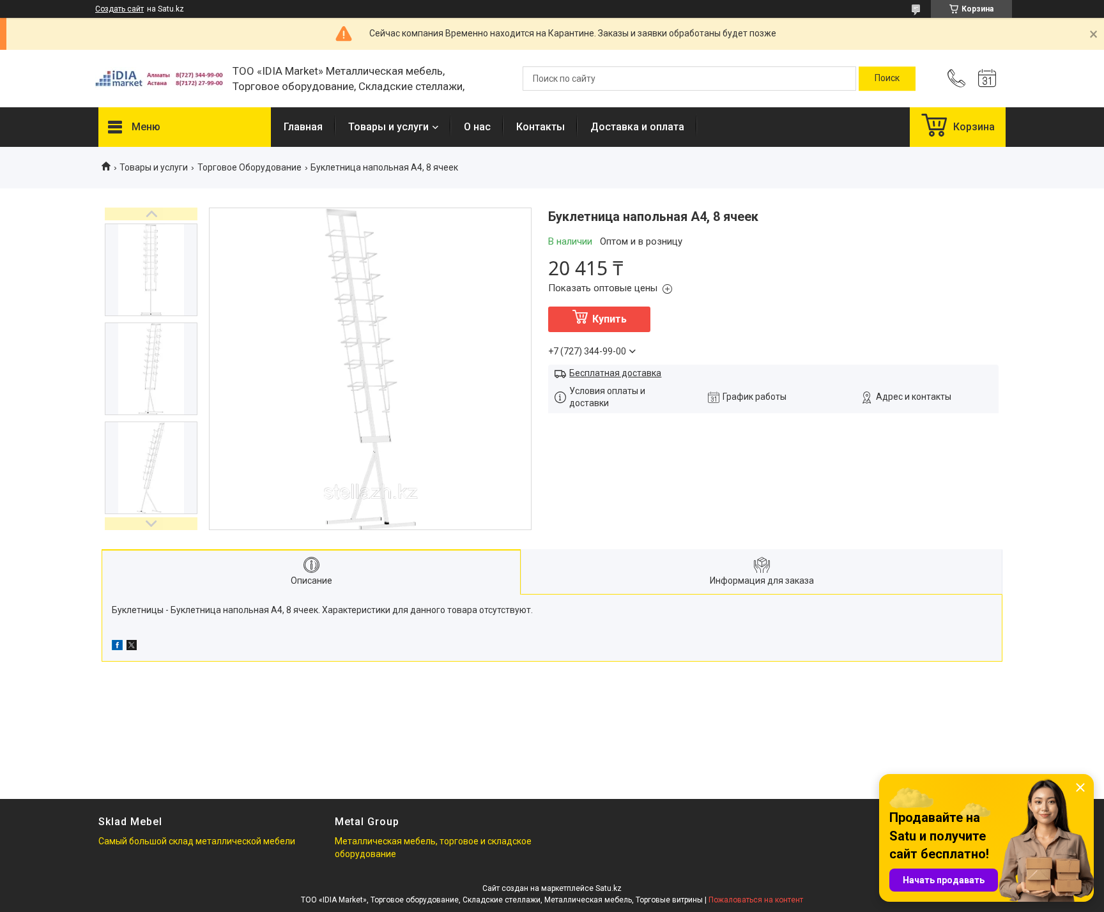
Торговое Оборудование (249, 167)
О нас (477, 127)
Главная (303, 127)
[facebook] (117, 647)
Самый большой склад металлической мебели (196, 841)
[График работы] (987, 78)
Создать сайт (119, 8)
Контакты (540, 127)
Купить (609, 319)
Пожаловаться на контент (756, 899)
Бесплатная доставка (615, 373)
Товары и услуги (388, 127)
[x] (131, 647)
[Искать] (887, 78)
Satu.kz (608, 888)
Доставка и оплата (637, 127)
